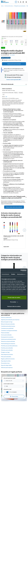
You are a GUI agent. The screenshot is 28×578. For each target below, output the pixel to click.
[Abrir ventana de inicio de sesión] (21, 2)
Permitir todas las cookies (14, 297)
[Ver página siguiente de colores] (26, 42)
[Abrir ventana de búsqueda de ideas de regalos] (16, 2)
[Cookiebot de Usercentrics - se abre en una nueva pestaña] (20, 270)
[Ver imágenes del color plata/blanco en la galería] (22, 42)
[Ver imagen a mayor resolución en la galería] (16, 22)
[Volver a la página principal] (5, 2)
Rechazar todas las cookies (14, 306)
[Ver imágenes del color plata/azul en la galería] (11, 42)
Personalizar (13, 302)
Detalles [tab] (13, 274)
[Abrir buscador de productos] (18, 2)
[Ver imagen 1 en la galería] (3, 22)
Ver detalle (12, 55)
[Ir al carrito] (23, 2)
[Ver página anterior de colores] (2, 42)
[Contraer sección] (26, 84)
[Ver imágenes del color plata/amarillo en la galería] (6, 42)
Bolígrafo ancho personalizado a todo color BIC (14, 235)
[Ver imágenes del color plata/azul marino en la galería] (16, 42)
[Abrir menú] (26, 2)
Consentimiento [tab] (5, 274)
